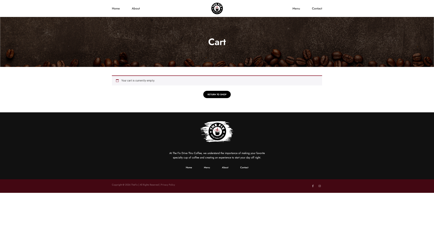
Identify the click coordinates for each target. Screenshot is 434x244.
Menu (296, 8)
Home (116, 8)
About (136, 8)
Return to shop (217, 94)
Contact (317, 8)
